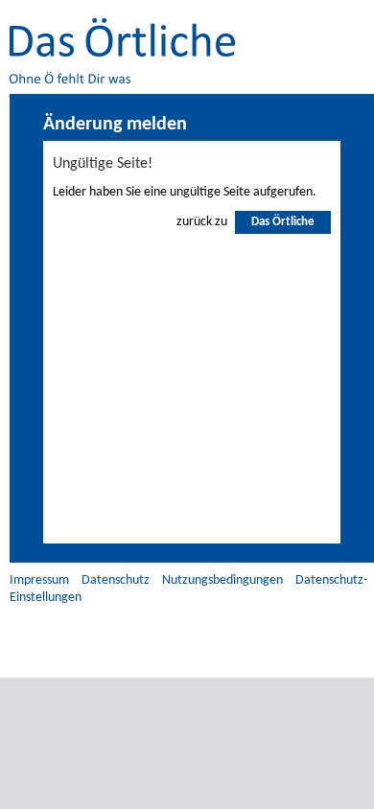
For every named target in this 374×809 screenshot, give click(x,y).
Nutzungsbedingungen (222, 580)
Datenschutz (116, 580)
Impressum (39, 580)
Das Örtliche (283, 222)
